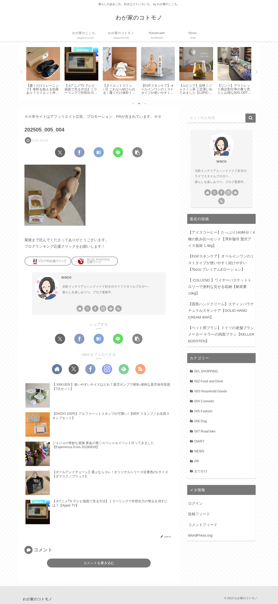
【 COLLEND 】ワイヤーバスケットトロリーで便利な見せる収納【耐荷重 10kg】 (219, 286)
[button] (137, 152)
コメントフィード (202, 525)
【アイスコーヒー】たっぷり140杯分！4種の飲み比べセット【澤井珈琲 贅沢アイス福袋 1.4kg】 (221, 239)
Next (257, 72)
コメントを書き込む (98, 563)
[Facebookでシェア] (79, 152)
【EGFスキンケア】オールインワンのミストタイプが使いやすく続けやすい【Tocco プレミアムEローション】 (221, 262)
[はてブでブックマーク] (99, 152)
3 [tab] (145, 104)
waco (66, 277)
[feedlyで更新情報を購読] (110, 308)
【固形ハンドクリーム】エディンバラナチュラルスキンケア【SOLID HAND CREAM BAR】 (221, 310)
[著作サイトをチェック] (80, 308)
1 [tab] (133, 104)
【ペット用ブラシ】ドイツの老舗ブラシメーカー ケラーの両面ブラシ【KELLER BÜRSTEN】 (221, 334)
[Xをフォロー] (87, 308)
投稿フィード (199, 514)
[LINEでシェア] (118, 152)
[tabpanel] (43, 71)
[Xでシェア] (60, 152)
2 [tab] (139, 104)
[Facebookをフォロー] (95, 308)
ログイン (195, 503)
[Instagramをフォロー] (103, 308)
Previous (21, 72)
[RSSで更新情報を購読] (118, 308)
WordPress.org (200, 535)
